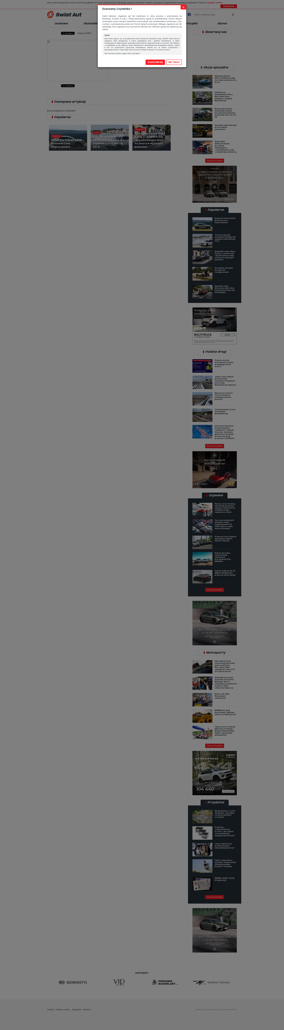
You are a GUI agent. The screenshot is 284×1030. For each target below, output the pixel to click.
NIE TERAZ (174, 62)
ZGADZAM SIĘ (155, 62)
